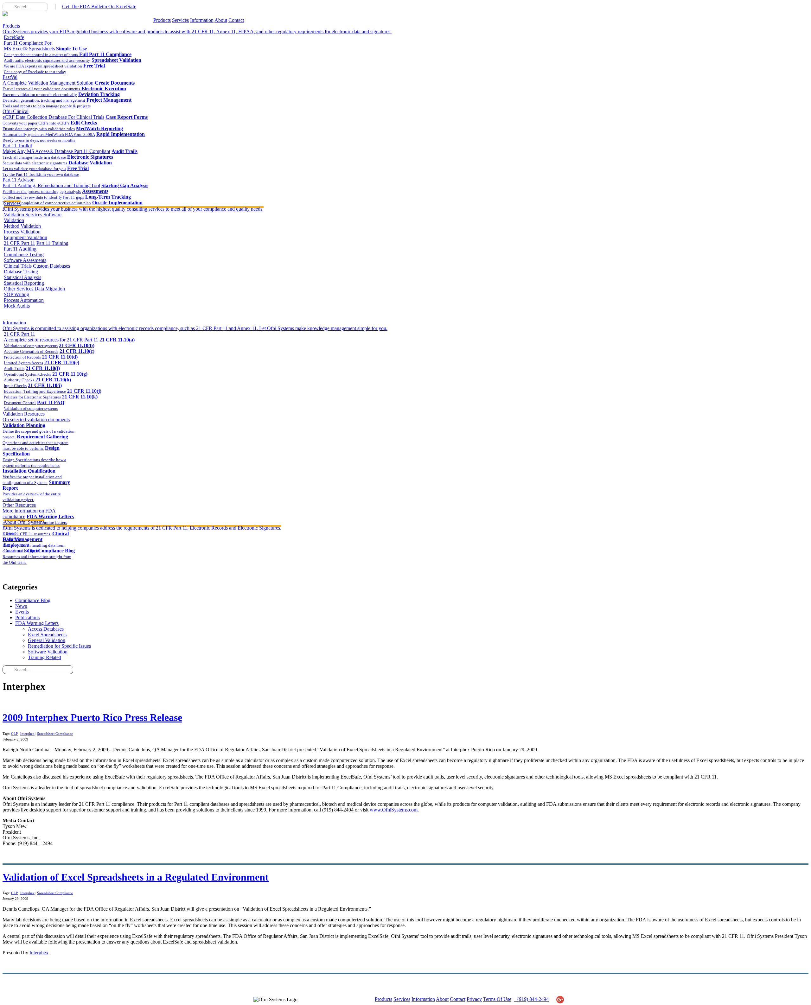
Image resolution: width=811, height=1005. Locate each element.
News (21, 606)
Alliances (12, 539)
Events (22, 611)
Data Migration (50, 288)
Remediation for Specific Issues (59, 646)
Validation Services (23, 214)
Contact (236, 20)
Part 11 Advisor (51, 182)
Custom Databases (51, 266)
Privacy (474, 999)
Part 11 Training (52, 243)
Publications (27, 617)
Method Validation (22, 226)
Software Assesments (25, 260)
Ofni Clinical (53, 114)
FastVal (48, 80)
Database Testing (21, 271)
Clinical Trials (18, 266)
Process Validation (22, 231)
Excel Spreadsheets (47, 634)
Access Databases (46, 629)
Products (162, 20)
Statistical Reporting (24, 283)
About (220, 20)
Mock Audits (17, 305)
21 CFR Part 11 (19, 243)
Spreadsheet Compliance (55, 733)
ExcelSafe (29, 43)
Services (180, 20)
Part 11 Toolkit (56, 148)
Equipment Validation (25, 237)
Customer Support (21, 550)
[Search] (7, 6)
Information (202, 20)
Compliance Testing (24, 254)
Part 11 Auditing (20, 248)
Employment (16, 545)
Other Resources (29, 510)
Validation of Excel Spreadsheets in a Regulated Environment (136, 877)
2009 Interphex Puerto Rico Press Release (92, 717)
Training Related (44, 657)
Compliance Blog (32, 600)
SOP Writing (16, 294)
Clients (10, 533)
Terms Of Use (497, 999)
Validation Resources (36, 416)
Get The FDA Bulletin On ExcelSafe (99, 6)
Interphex (27, 733)
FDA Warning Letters (37, 623)
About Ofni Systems (142, 525)
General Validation (46, 640)
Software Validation (47, 651)
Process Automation (24, 300)
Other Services (18, 288)
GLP (14, 733)
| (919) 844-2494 (531, 999)
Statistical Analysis (22, 277)
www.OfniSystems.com (394, 809)
